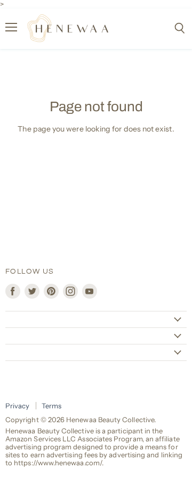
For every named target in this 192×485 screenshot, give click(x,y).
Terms (51, 405)
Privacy (17, 405)
